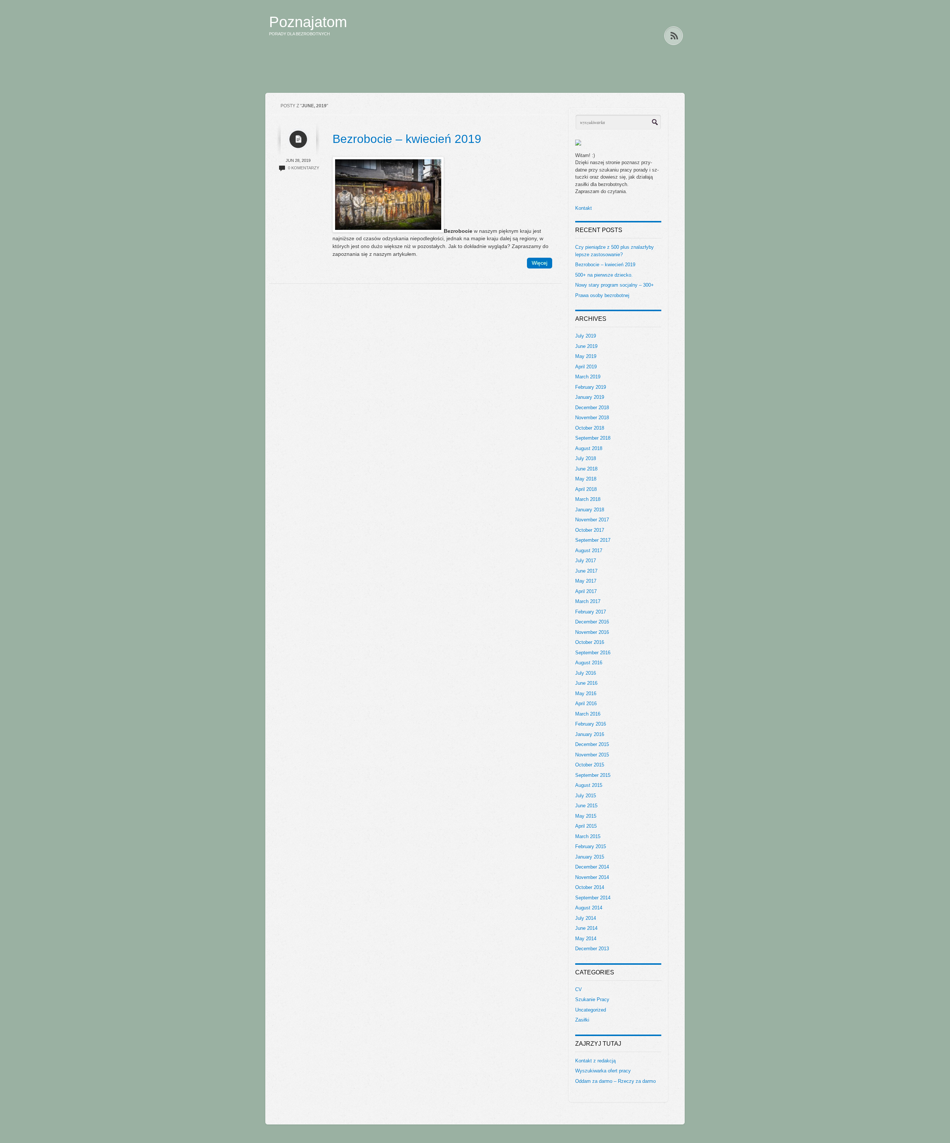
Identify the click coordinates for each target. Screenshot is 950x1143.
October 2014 (589, 887)
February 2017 (590, 612)
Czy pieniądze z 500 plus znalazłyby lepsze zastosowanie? (614, 250)
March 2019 (587, 377)
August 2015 (588, 785)
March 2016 (587, 714)
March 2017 (587, 601)
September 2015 (592, 775)
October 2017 (589, 530)
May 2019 (585, 356)
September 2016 (592, 652)
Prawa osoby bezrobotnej (602, 295)
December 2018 (592, 407)
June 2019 (586, 346)
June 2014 (586, 928)
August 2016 (588, 662)
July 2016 (585, 673)
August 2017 (588, 550)
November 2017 (592, 519)
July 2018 (585, 458)
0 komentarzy (303, 168)
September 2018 (592, 438)
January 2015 (589, 857)
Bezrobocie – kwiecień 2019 (406, 139)
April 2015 (586, 826)
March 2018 (587, 499)
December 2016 (592, 622)
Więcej (539, 263)
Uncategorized (590, 1010)
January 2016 (589, 734)
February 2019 (590, 387)
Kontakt (583, 208)
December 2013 (592, 948)
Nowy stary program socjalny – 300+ (614, 285)
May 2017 (585, 581)
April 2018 (586, 489)
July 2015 (585, 795)
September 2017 (592, 540)
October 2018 (589, 428)
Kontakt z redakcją (595, 1061)
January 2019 (589, 397)
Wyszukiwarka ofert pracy (603, 1071)
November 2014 (592, 877)
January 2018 (589, 509)
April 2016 (586, 703)
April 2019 (586, 366)
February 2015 (590, 846)
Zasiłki (582, 1020)
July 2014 (585, 918)
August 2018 (588, 448)
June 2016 (586, 683)
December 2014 (592, 867)
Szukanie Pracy (592, 999)
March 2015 (587, 836)
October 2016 (589, 642)
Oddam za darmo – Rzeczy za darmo (615, 1081)
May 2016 (585, 693)
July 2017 (585, 560)
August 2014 (588, 908)
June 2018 (586, 469)
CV (578, 989)
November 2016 (592, 632)
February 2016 (590, 724)
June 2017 (586, 571)
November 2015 (592, 755)
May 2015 (585, 816)
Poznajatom (308, 22)
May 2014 (585, 938)
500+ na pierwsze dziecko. (604, 275)
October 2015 (589, 765)
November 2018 (592, 417)
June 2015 (586, 805)
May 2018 (585, 479)
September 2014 (592, 898)
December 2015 (592, 744)
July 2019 (585, 336)
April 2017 (586, 591)
